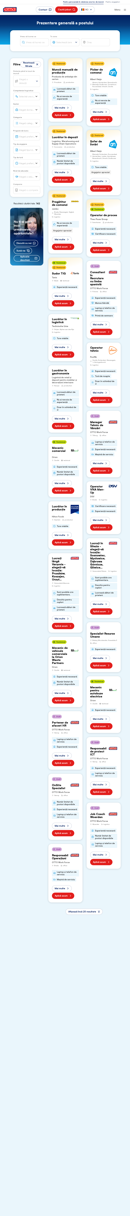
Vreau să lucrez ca (28, 36)
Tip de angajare (20, 144)
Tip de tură (18, 157)
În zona (54, 36)
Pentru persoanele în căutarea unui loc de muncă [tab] (83, 2)
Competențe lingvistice (23, 90)
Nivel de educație (20, 171)
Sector (16, 104)
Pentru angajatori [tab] (113, 2)
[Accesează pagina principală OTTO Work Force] (10, 9)
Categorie (17, 117)
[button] (66, 9)
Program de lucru (20, 131)
